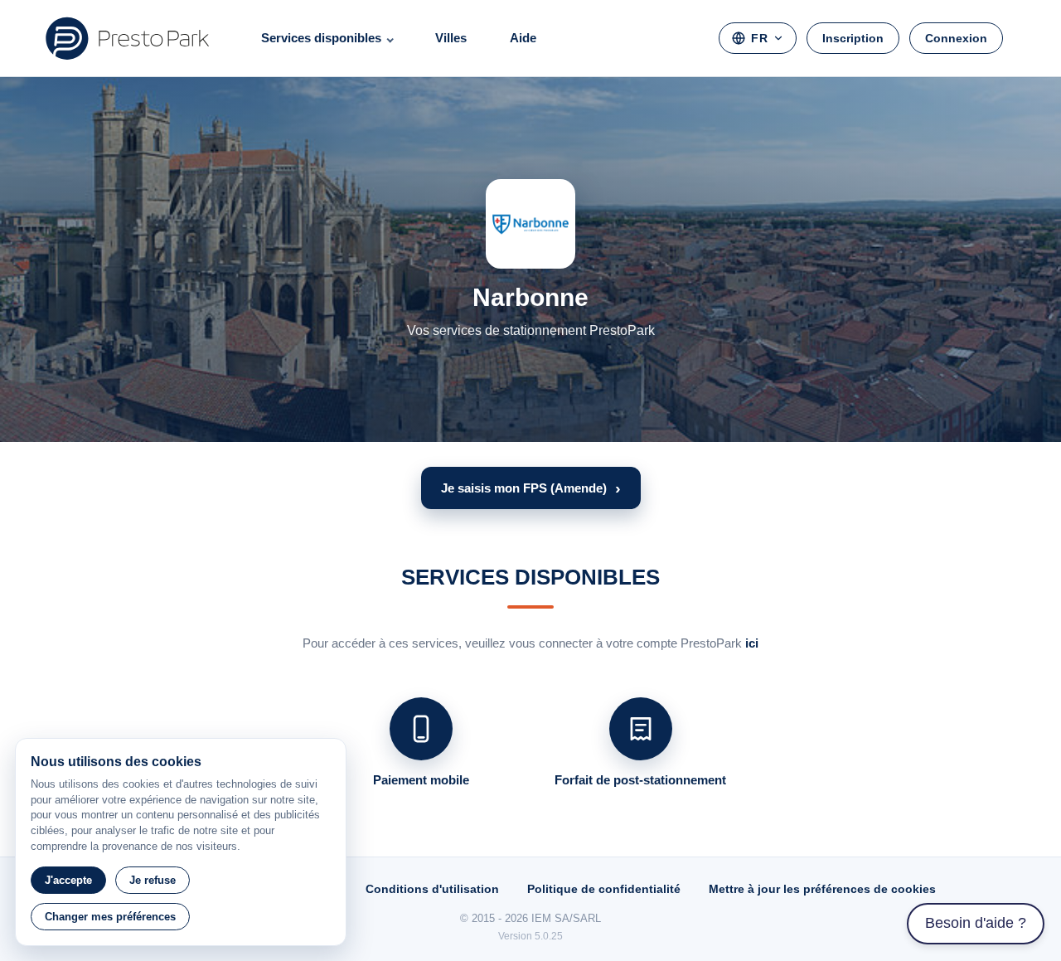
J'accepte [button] (68, 880)
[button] (531, 488)
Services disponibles (321, 38)
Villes (451, 38)
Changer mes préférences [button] (110, 916)
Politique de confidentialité (604, 888)
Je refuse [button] (152, 880)
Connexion (956, 38)
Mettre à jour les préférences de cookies (822, 888)
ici (751, 643)
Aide (523, 38)
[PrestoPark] (128, 38)
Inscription (853, 38)
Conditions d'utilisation (432, 888)
